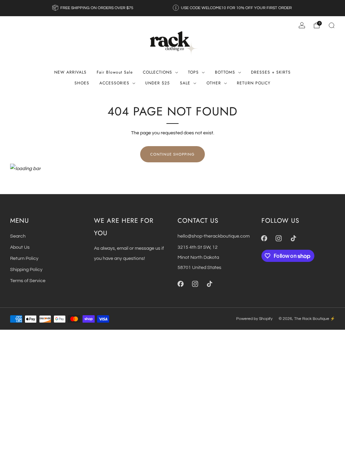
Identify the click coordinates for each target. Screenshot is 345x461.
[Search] (331, 25)
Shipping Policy (26, 269)
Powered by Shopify (254, 319)
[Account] (302, 25)
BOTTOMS (225, 72)
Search (18, 236)
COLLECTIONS (157, 72)
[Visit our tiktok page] (209, 284)
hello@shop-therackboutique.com (214, 236)
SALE (185, 83)
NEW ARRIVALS (70, 72)
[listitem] (93, 8)
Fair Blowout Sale (115, 72)
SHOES (81, 83)
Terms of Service (27, 280)
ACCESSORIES (114, 83)
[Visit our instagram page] (195, 284)
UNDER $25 (157, 83)
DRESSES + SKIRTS (271, 72)
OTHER (214, 83)
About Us (20, 247)
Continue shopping (172, 154)
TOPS (193, 72)
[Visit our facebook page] (180, 284)
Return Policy (24, 258)
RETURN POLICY (254, 83)
